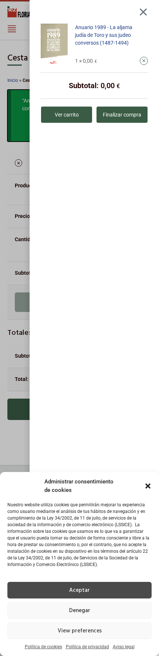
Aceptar (79, 590)
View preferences (80, 631)
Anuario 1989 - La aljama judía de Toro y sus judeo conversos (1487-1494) (103, 35)
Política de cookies (43, 646)
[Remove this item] (144, 61)
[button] (148, 486)
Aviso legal (124, 646)
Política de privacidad (87, 646)
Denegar (79, 610)
